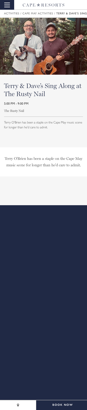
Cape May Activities (37, 13)
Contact (43, 230)
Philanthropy (43, 276)
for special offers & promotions (41, 201)
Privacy (43, 264)
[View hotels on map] (18, 405)
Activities (11, 13)
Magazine (43, 242)
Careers (43, 236)
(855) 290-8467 (53, 314)
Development (43, 247)
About (43, 225)
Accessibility (43, 270)
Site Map (44, 259)
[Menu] (7, 5)
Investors (43, 253)
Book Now (62, 405)
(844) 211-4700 (57, 320)
